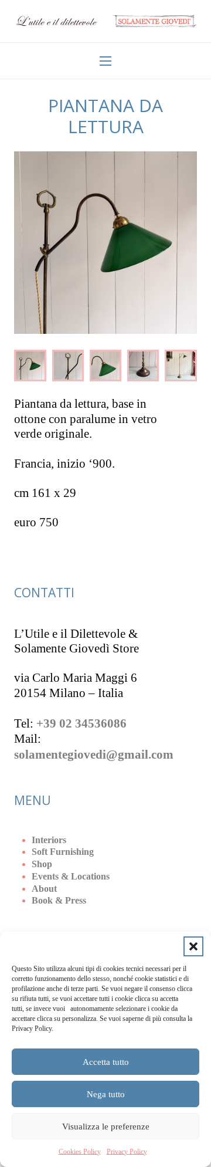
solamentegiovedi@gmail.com (93, 754)
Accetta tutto (106, 1062)
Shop (42, 864)
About (44, 889)
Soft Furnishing (63, 852)
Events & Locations (71, 876)
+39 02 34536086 (81, 723)
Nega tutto (106, 1094)
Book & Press (59, 900)
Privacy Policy (127, 1152)
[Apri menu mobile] (105, 61)
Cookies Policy (80, 1152)
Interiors (49, 840)
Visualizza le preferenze (105, 1126)
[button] (193, 946)
